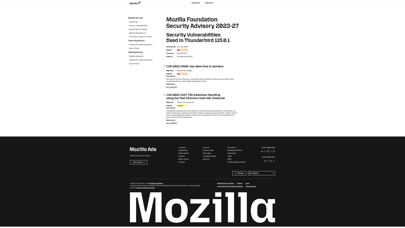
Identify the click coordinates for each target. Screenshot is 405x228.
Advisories (133, 22)
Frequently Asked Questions (140, 45)
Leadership (183, 150)
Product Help (208, 150)
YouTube (271, 161)
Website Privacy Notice (225, 183)
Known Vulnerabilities (138, 26)
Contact (181, 162)
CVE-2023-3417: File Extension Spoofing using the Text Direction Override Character (195, 96)
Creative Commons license (145, 188)
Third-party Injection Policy (140, 37)
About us (209, 3)
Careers (181, 156)
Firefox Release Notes (236, 162)
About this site (251, 186)
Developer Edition (234, 150)
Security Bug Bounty (137, 33)
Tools (229, 156)
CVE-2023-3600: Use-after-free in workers (195, 66)
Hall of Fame (134, 48)
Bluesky (262, 151)
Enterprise (231, 153)
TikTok (271, 151)
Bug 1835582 (171, 123)
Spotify (274, 151)
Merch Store (183, 159)
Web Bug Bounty (135, 52)
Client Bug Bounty (136, 40)
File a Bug (207, 153)
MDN (229, 159)
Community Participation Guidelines (230, 186)
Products (196, 3)
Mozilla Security (135, 18)
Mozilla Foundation (156, 183)
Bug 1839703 (171, 87)
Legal (247, 183)
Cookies (239, 183)
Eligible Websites (136, 56)
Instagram (265, 151)
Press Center (183, 153)
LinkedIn (268, 151)
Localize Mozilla (209, 156)
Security (206, 159)
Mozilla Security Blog (138, 29)
